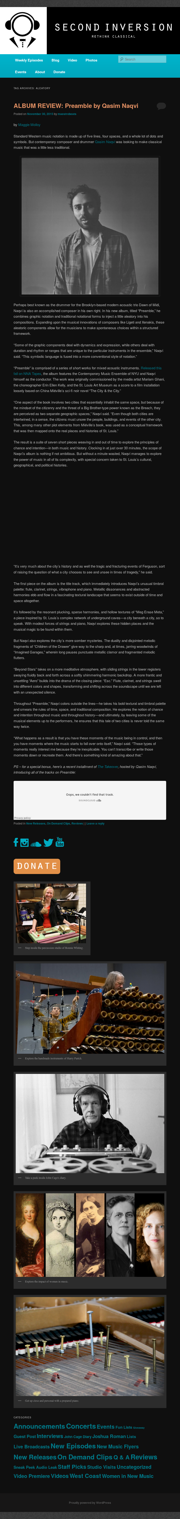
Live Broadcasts (32, 1446)
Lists (131, 1436)
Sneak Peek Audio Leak (35, 1467)
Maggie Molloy (29, 124)
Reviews (77, 823)
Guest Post (25, 1436)
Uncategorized (134, 1466)
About (40, 71)
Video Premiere (32, 1476)
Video (72, 60)
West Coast (85, 1475)
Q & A (121, 1457)
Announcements (39, 1426)
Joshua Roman (109, 1436)
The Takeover (108, 766)
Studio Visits (101, 1467)
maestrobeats (67, 114)
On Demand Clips (58, 823)
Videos (60, 1476)
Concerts (81, 1426)
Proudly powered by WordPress (90, 1502)
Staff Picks (72, 1466)
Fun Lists (124, 1427)
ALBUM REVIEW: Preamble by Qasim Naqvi (76, 105)
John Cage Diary (77, 1436)
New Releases (35, 823)
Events (20, 71)
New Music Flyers (118, 1446)
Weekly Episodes (29, 60)
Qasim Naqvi (105, 141)
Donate (59, 71)
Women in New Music (128, 1476)
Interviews (50, 1436)
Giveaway (139, 1427)
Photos (91, 60)
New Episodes (73, 1445)
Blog (55, 60)
